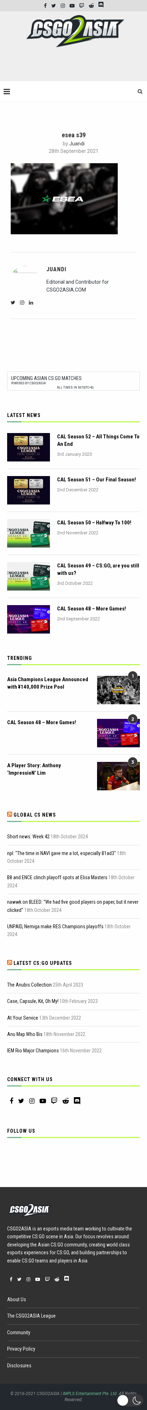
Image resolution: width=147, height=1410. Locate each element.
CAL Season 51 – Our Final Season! (96, 479)
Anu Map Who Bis (24, 1034)
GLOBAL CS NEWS (35, 815)
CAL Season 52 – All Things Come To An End (98, 440)
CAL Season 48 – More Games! (91, 608)
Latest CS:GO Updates (43, 963)
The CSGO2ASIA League (31, 1316)
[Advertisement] (75, 67)
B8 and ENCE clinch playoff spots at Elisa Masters (57, 877)
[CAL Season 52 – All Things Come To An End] (28, 447)
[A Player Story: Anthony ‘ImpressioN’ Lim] (118, 776)
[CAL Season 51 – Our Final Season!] (28, 490)
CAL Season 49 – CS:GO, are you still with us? (98, 569)
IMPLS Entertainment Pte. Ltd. (90, 1393)
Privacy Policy (21, 1349)
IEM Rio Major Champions (33, 1050)
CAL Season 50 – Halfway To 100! (94, 522)
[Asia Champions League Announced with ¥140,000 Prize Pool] (118, 690)
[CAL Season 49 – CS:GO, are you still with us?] (28, 576)
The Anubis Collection (29, 985)
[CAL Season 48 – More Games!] (28, 619)
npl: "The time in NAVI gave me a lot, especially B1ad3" (61, 853)
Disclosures (19, 1365)
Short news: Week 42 (28, 836)
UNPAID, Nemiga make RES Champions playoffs (55, 926)
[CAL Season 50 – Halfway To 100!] (28, 533)
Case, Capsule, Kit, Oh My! (33, 1001)
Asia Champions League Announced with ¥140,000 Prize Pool (47, 683)
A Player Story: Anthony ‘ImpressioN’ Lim (34, 769)
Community (18, 1332)
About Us (16, 1299)
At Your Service (22, 1018)
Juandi (77, 143)
